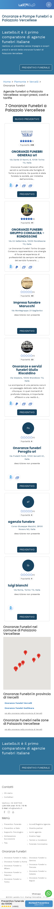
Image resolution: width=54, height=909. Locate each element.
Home (7, 81)
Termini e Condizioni (38, 840)
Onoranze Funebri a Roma (15, 862)
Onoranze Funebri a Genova (37, 859)
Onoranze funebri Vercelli (18, 703)
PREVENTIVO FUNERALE (36, 67)
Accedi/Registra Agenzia (39, 824)
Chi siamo (8, 793)
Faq (5, 843)
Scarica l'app (34, 836)
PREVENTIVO (27, 194)
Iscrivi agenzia (35, 832)
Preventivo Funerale (12, 824)
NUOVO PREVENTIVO (27, 119)
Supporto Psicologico (13, 832)
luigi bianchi (18, 585)
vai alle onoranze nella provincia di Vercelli (23, 713)
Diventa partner (36, 828)
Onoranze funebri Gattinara (19, 708)
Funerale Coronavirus (38, 844)
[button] (23, 662)
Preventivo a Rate (12, 828)
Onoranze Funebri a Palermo (12, 873)
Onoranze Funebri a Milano (12, 867)
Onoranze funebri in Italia (15, 858)
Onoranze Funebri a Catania (37, 872)
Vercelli (34, 81)
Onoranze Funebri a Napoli (37, 879)
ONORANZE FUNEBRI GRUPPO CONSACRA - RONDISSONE (27, 233)
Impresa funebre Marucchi (27, 304)
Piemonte (20, 81)
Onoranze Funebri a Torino (12, 880)
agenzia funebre (21, 522)
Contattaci (8, 797)
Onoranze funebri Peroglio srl (27, 450)
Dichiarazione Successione (10, 837)
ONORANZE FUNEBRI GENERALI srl (27, 153)
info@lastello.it (15, 808)
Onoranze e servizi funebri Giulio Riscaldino (27, 369)
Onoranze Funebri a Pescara (37, 865)
